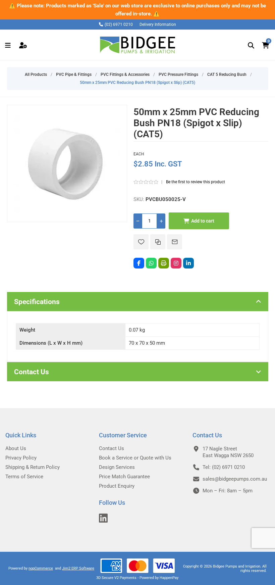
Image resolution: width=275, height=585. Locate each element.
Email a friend (174, 241)
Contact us (111, 448)
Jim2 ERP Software (78, 568)
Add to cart (202, 221)
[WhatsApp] (151, 263)
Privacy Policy (21, 458)
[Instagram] (176, 263)
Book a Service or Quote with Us (135, 458)
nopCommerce (41, 568)
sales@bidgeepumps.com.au (235, 479)
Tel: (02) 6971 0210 (224, 467)
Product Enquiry (116, 486)
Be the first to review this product (195, 182)
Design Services (117, 467)
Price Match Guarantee (124, 477)
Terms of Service (24, 477)
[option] (137, 9)
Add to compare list (157, 241)
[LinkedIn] (188, 263)
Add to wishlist (141, 241)
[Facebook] (138, 263)
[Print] (163, 263)
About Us (15, 448)
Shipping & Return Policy (32, 467)
